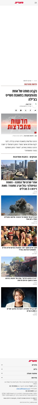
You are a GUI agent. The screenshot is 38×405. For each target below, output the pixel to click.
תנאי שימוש (33, 402)
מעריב (35, 81)
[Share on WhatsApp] (21, 110)
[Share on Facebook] (30, 110)
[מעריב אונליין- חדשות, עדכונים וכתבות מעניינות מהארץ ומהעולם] (19, 2)
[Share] (35, 110)
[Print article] (16, 110)
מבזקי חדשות (27, 81)
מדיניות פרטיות (24, 402)
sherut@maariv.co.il (23, 389)
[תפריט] (36, 3)
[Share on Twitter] (25, 110)
